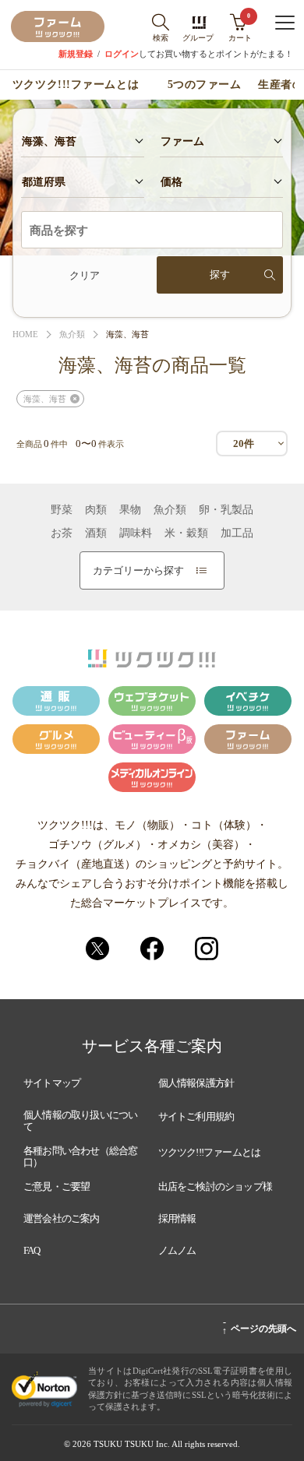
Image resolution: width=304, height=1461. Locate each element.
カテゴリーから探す (138, 570)
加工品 (237, 533)
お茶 (61, 533)
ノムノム (177, 1250)
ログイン (121, 54)
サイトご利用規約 (196, 1116)
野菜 (61, 510)
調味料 (135, 533)
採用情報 (177, 1218)
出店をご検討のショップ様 (215, 1186)
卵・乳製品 (226, 510)
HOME (25, 334)
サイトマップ (51, 1083)
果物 (130, 510)
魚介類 (72, 334)
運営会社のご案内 (61, 1218)
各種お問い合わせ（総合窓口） (80, 1157)
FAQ (32, 1250)
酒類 (96, 533)
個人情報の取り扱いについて (80, 1121)
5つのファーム (205, 84)
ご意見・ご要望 (56, 1186)
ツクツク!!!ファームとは (75, 84)
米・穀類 (186, 533)
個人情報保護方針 (196, 1083)
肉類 (96, 510)
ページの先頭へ (259, 1326)
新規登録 (75, 54)
